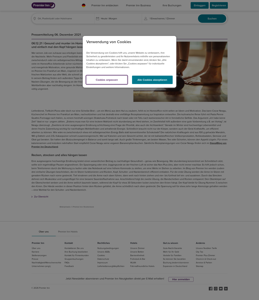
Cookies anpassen (107, 79)
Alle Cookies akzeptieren (152, 79)
